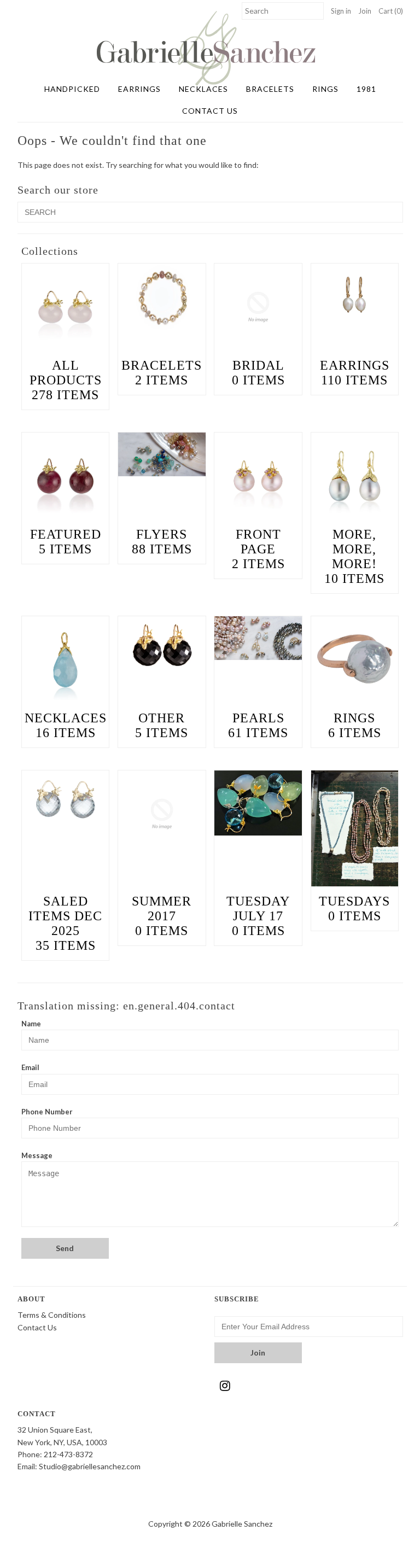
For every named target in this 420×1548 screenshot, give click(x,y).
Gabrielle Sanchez (242, 1523)
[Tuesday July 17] (258, 803)
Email (30, 1067)
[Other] (162, 645)
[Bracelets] (162, 299)
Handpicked (72, 89)
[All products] (65, 307)
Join (364, 11)
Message (36, 1155)
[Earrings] (355, 293)
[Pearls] (258, 638)
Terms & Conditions (52, 1314)
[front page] (258, 476)
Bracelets (270, 89)
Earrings (139, 89)
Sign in (341, 11)
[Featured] (65, 476)
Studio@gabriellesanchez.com (90, 1466)
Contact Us (210, 110)
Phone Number (47, 1111)
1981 (366, 89)
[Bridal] (258, 307)
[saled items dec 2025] (65, 799)
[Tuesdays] (355, 828)
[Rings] (355, 660)
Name (31, 1023)
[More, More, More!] (355, 476)
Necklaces (203, 89)
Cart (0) (390, 11)
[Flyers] (162, 454)
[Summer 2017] (162, 814)
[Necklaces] (65, 660)
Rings (325, 89)
